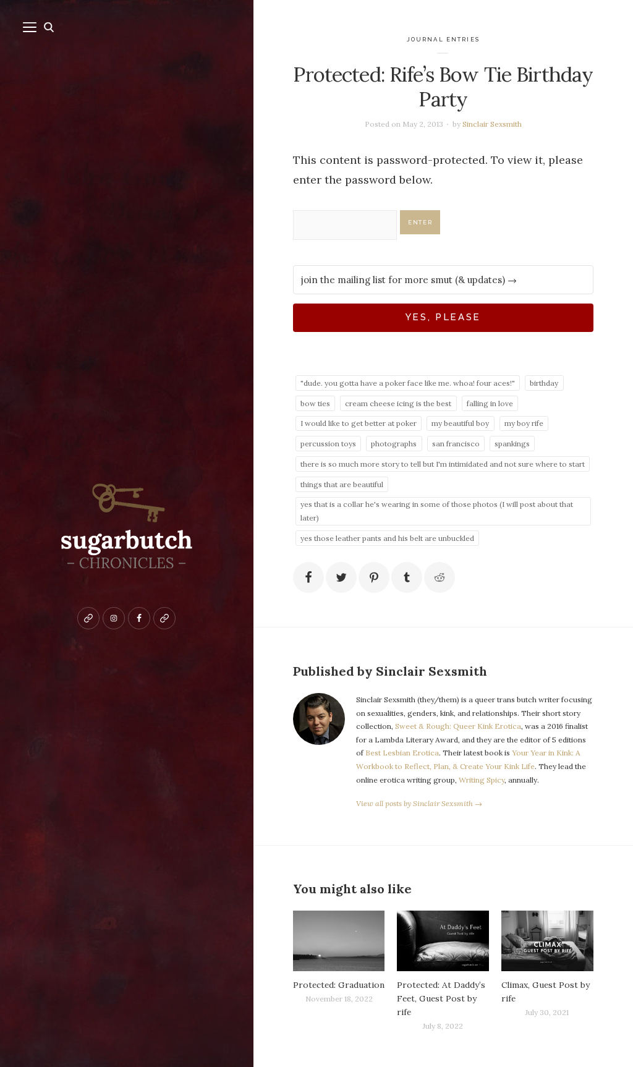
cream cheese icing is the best (398, 403)
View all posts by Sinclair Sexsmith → (419, 803)
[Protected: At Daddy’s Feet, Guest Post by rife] (443, 941)
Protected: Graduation (338, 984)
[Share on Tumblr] (406, 577)
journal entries (443, 39)
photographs (394, 443)
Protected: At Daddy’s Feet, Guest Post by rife (441, 998)
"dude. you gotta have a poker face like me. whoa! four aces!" (407, 383)
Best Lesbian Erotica (402, 752)
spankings (512, 443)
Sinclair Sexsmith (492, 124)
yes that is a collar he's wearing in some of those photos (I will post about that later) (436, 510)
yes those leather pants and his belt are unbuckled (387, 538)
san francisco (456, 443)
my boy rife (523, 423)
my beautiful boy (460, 423)
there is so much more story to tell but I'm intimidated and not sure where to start (442, 464)
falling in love (490, 403)
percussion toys (328, 443)
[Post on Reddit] (439, 577)
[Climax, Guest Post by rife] (547, 941)
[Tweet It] (341, 577)
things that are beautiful (341, 484)
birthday (544, 383)
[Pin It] (374, 577)
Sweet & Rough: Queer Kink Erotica (458, 726)
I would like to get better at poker (358, 423)
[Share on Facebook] (308, 577)
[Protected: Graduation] (339, 941)
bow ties (315, 403)
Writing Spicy (481, 779)
